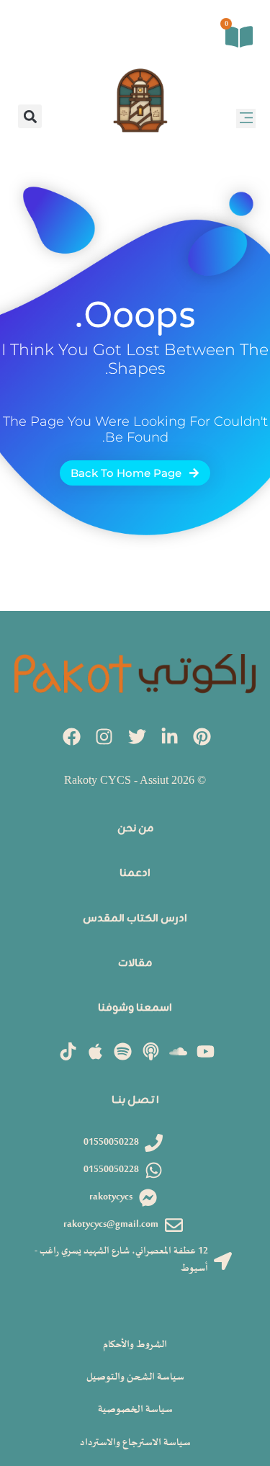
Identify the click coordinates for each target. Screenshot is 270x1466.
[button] (246, 118)
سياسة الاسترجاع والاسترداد (135, 1443)
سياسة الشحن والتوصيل (135, 1377)
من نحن (135, 829)
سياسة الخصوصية (135, 1409)
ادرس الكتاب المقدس (135, 919)
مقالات (135, 964)
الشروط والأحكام (135, 1345)
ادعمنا (135, 873)
